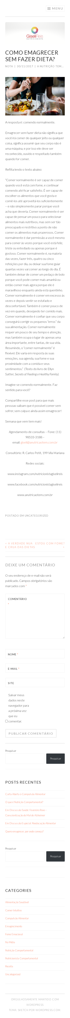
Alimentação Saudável (17, 902)
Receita (9, 966)
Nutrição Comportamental (19, 950)
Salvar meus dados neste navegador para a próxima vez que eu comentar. (18, 708)
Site (11, 683)
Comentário (17, 601)
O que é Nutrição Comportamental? (24, 802)
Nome (13, 654)
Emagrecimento (13, 926)
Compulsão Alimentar (17, 918)
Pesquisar (10, 750)
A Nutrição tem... (50, 66)
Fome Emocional (14, 934)
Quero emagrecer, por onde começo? (24, 831)
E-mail (13, 668)
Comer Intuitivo (13, 910)
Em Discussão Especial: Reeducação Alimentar (30, 823)
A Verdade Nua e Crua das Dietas (20, 545)
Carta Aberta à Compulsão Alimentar (25, 794)
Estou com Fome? (50, 545)
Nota (9, 66)
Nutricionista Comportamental (21, 958)
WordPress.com (48, 1010)
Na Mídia (10, 942)
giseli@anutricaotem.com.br (39, 442)
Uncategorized (36, 515)
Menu (57, 8)
